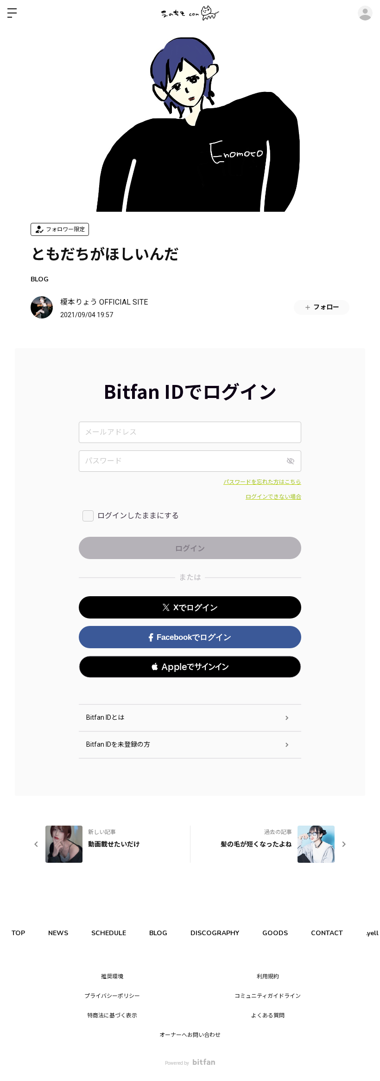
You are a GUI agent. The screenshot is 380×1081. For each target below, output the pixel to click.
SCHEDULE (108, 933)
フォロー (326, 307)
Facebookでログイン (194, 637)
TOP (18, 933)
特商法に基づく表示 (112, 1015)
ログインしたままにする (138, 515)
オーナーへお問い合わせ (190, 1035)
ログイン (365, 13)
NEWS (58, 933)
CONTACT (327, 933)
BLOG (40, 279)
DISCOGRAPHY (214, 933)
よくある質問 (268, 1015)
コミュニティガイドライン (267, 996)
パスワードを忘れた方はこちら (262, 482)
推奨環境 (112, 976)
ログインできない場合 (273, 497)
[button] (190, 667)
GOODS (275, 933)
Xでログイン (195, 607)
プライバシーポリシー (112, 996)
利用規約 (268, 976)
